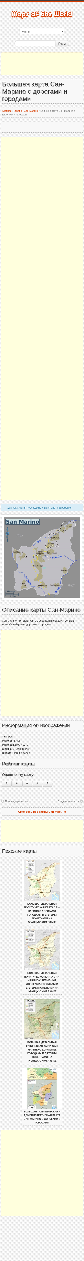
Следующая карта (68, 801)
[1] (7, 784)
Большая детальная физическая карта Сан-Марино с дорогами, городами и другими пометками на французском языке (42, 1051)
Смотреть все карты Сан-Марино (42, 811)
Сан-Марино (31, 110)
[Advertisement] (42, 64)
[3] (27, 784)
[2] (17, 784)
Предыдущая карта (16, 801)
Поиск (62, 43)
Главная (7, 110)
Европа (17, 110)
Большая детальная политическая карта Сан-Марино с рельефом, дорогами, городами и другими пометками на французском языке (42, 982)
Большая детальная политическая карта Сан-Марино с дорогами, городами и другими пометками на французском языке (42, 913)
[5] (47, 784)
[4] (37, 784)
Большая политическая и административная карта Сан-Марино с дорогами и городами (42, 1117)
